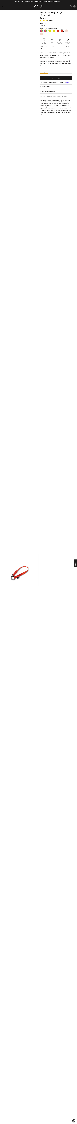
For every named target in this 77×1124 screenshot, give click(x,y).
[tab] (43, 96)
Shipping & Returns (62, 96)
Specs (54, 96)
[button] (4, 566)
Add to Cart (56, 78)
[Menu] (2, 6)
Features (49, 96)
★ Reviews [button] (75, 563)
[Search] (70, 6)
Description (43, 96)
